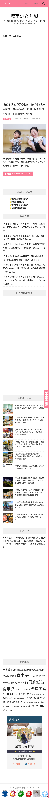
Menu (8, 4)
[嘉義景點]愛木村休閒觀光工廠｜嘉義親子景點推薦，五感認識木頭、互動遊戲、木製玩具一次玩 (24, 248)
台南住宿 (39, 676)
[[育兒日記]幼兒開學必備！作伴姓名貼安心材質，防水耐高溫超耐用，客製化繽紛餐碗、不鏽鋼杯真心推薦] (24, 139)
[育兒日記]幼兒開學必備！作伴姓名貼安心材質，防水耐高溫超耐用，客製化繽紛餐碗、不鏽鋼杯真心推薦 (24, 109)
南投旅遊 (31, 670)
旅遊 (35, 702)
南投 (18, 670)
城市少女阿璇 (24, 16)
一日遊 (6, 669)
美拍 (11, 707)
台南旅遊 (32, 682)
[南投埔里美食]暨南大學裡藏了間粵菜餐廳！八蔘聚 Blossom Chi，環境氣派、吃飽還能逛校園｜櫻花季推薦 (24, 268)
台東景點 (15, 699)
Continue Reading (21, 174)
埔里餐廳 (15, 702)
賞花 (7, 710)
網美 (43, 702)
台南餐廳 (7, 698)
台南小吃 (13, 682)
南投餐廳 (13, 676)
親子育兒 (7, 119)
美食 (15, 706)
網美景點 (6, 707)
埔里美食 (40, 698)
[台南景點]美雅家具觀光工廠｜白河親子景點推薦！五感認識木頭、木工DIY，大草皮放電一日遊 (24, 227)
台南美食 (38, 689)
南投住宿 (23, 670)
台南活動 (19, 690)
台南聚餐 (20, 694)
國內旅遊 (31, 698)
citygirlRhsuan (22, 119)
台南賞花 (41, 694)
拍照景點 (27, 702)
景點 (39, 702)
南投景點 (38, 670)
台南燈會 (27, 690)
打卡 (22, 702)
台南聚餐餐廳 (31, 694)
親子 (19, 707)
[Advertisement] (24, 74)
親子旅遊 (24, 707)
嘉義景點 (22, 698)
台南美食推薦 (9, 694)
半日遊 (13, 670)
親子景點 (33, 706)
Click (46, 399)
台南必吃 (21, 683)
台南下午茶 (30, 676)
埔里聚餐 (7, 702)
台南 (20, 675)
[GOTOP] (44, 793)
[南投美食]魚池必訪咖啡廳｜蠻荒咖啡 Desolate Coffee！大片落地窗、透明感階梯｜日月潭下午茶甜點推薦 (24, 280)
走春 (10, 710)
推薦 (31, 702)
